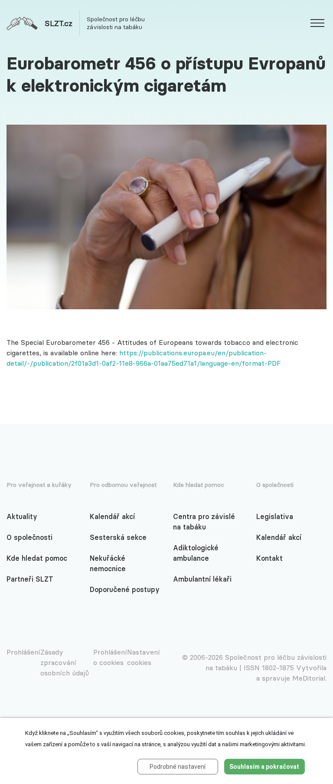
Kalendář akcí (112, 516)
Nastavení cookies (143, 657)
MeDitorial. (309, 678)
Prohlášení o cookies (110, 657)
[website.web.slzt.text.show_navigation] (317, 24)
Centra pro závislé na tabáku (204, 521)
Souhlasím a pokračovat (264, 766)
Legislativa (274, 516)
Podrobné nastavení (178, 766)
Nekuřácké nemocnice (108, 563)
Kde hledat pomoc (37, 558)
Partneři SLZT (30, 579)
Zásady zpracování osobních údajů (64, 662)
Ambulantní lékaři (202, 579)
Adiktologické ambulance (196, 552)
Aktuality (22, 516)
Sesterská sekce (118, 537)
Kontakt (269, 558)
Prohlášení (23, 652)
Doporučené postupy (125, 589)
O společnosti (29, 537)
